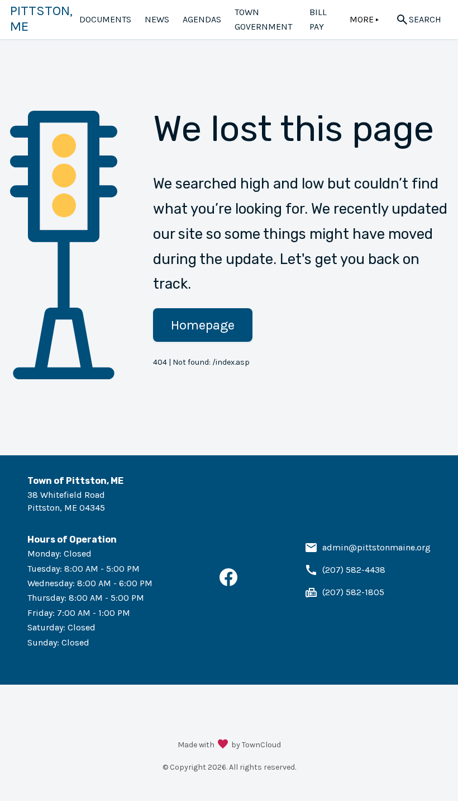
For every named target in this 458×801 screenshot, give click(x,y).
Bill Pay (318, 19)
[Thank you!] (222, 745)
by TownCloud (256, 745)
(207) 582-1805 (353, 592)
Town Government (263, 19)
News (157, 19)
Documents (105, 19)
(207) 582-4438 (353, 569)
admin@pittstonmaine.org (376, 547)
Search (425, 19)
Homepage (203, 325)
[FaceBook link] (228, 583)
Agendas (202, 19)
